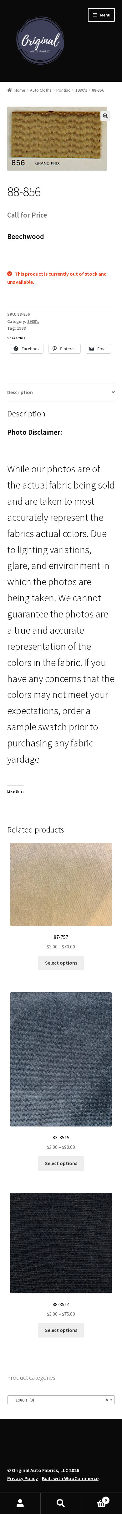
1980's (81, 90)
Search (61, 1503)
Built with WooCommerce (70, 1478)
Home (19, 90)
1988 (21, 328)
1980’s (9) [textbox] (59, 1400)
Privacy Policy (22, 1478)
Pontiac (63, 90)
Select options (61, 963)
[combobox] (61, 1399)
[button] (105, 116)
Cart (94, 1498)
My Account (20, 1503)
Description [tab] (20, 392)
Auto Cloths (41, 90)
